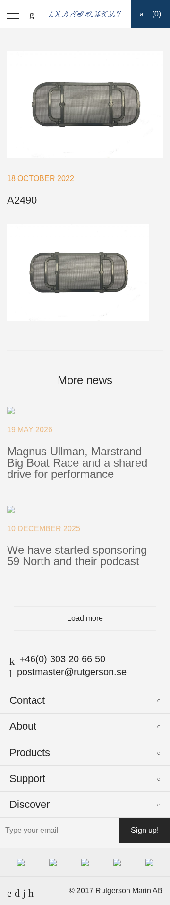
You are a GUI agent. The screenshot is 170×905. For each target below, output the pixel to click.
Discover (29, 804)
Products (29, 752)
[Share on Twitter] (92, 336)
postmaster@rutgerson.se (72, 671)
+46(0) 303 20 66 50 (62, 659)
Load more (85, 618)
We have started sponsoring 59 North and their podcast (77, 555)
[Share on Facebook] (78, 336)
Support (27, 778)
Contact (27, 700)
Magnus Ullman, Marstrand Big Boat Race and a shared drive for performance (77, 462)
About (22, 726)
